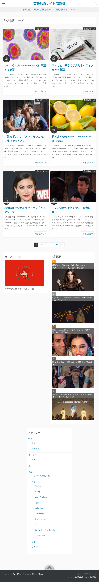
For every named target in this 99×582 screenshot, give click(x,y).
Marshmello (39, 513)
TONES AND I (41, 535)
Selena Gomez (40, 519)
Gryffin (38, 486)
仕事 (30, 438)
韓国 (33, 459)
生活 (30, 466)
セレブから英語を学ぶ (41, 476)
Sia (36, 524)
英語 (30, 472)
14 (57, 244)
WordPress (17, 574)
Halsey (37, 491)
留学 (33, 542)
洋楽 (33, 481)
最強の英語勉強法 (42, 9)
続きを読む (40, 91)
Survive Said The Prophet (45, 530)
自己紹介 (27, 9)
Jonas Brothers (41, 497)
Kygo (37, 502)
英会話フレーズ (41, 29)
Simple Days (37, 574)
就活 (33, 443)
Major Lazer (40, 508)
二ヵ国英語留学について (64, 9)
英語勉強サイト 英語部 (85, 577)
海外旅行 (32, 455)
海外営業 (35, 448)
